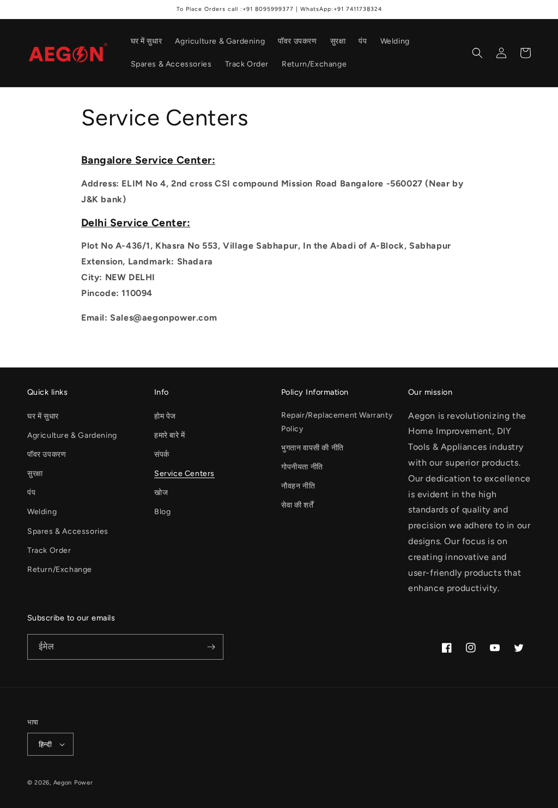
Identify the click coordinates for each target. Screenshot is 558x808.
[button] (477, 53)
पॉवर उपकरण (46, 454)
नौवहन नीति (298, 486)
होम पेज (165, 416)
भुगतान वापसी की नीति (312, 448)
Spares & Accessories (67, 531)
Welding (42, 511)
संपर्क (161, 454)
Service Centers (184, 473)
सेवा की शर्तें (297, 505)
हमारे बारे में (169, 435)
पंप (31, 492)
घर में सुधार (43, 416)
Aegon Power (73, 782)
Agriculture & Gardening (72, 435)
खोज (161, 492)
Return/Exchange (59, 569)
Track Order (49, 550)
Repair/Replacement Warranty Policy (336, 422)
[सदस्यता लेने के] (211, 647)
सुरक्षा (35, 473)
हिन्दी (45, 744)
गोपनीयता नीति (302, 467)
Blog (162, 511)
